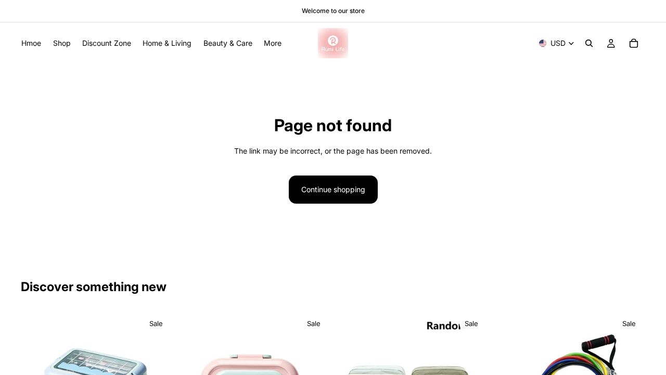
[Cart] (633, 43)
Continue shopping (333, 189)
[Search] (589, 43)
